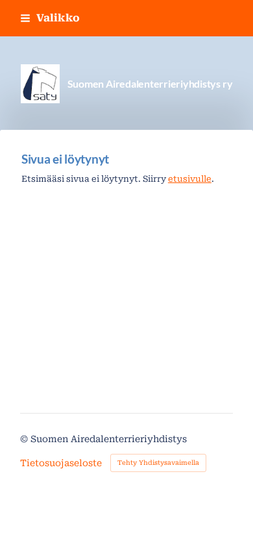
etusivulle (189, 179)
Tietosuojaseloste (61, 462)
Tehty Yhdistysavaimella (158, 462)
